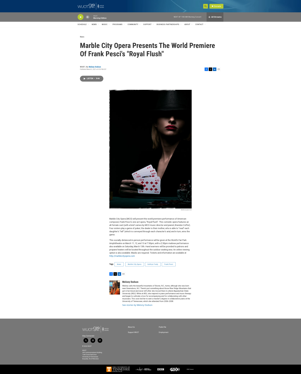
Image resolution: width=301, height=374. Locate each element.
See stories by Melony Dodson (137, 305)
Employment (163, 332)
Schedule (82, 24)
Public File (162, 327)
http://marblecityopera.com (122, 256)
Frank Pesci (168, 264)
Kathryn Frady (153, 264)
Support (147, 24)
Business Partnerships (168, 24)
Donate (217, 6)
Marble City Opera (134, 264)
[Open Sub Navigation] (88, 24)
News (94, 24)
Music (104, 24)
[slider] (91, 17)
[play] (80, 17)
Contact (199, 24)
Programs (118, 24)
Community (133, 24)
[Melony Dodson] (114, 287)
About (187, 24)
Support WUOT (133, 332)
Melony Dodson (95, 67)
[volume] (88, 17)
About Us (131, 327)
